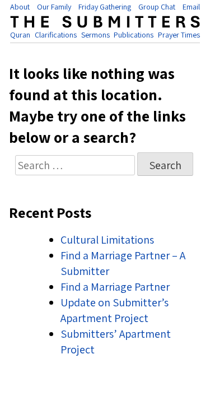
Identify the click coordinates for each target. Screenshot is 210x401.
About (20, 6)
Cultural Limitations (107, 239)
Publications (133, 34)
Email (191, 6)
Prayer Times (179, 34)
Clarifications (56, 34)
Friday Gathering (104, 6)
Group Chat (156, 6)
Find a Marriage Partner (115, 286)
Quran (20, 34)
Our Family (54, 6)
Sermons (95, 34)
